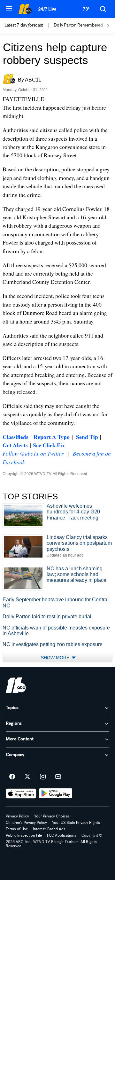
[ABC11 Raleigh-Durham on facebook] (12, 776)
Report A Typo (52, 437)
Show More (56, 657)
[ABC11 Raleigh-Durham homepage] (25, 9)
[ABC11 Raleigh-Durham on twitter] (27, 776)
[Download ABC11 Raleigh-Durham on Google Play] (56, 793)
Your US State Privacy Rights (76, 822)
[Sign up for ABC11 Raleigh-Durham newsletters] (58, 776)
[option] (29, 25)
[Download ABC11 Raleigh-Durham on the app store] (21, 793)
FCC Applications (61, 835)
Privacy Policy (17, 816)
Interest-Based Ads (49, 829)
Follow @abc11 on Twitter (33, 453)
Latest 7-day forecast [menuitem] (23, 25)
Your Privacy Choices (52, 816)
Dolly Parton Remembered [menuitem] (78, 25)
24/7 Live (47, 9)
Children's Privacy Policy (26, 822)
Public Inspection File (24, 835)
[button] (9, 8)
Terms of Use (17, 829)
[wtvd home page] (16, 685)
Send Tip (87, 437)
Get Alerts (15, 445)
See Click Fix (49, 445)
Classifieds (15, 437)
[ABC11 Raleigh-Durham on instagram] (42, 776)
